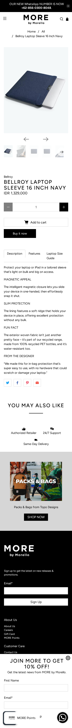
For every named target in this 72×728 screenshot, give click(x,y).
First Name (11, 680)
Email (8, 698)
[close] (68, 658)
